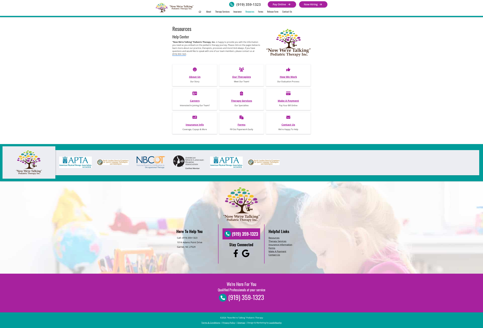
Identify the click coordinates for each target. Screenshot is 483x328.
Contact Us (287, 11)
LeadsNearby (275, 322)
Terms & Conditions (210, 322)
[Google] (245, 253)
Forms (260, 11)
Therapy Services (222, 11)
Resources (250, 11)
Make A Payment (277, 251)
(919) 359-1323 (248, 4)
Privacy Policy (228, 322)
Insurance (237, 11)
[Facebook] (235, 253)
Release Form (272, 11)
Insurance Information (280, 244)
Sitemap (241, 322)
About (208, 11)
